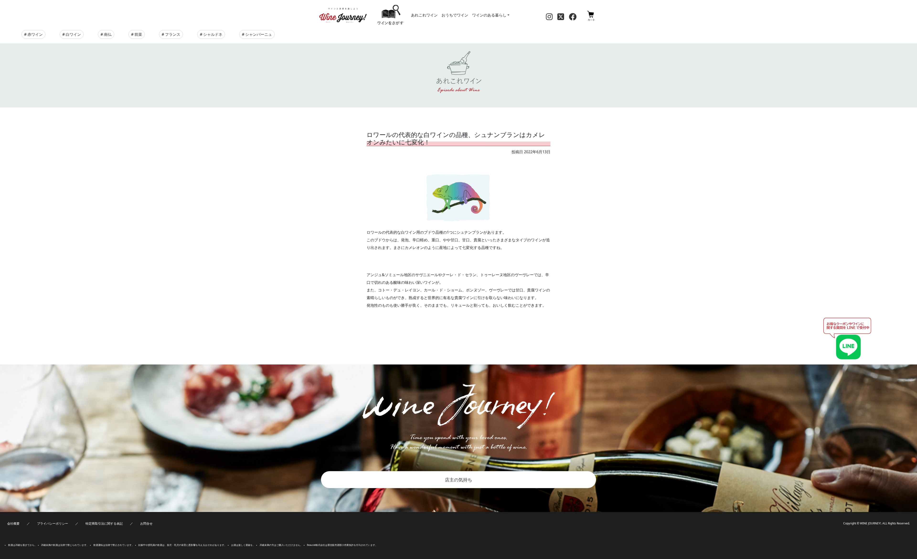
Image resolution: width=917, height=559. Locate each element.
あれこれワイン (424, 15)
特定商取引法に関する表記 (104, 523)
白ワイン (73, 34)
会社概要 (13, 523)
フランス (172, 34)
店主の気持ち (458, 479)
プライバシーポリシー (52, 523)
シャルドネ (212, 34)
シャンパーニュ (258, 34)
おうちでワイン (455, 15)
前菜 (138, 34)
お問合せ (146, 523)
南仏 (108, 34)
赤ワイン (35, 34)
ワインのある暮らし (489, 15)
